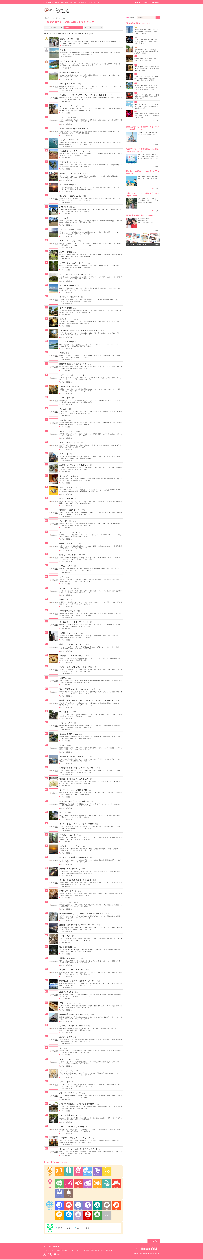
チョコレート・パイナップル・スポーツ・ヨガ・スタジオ (82, 95)
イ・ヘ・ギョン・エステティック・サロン (76, 824)
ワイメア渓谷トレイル (68, 1115)
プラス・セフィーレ (67, 1059)
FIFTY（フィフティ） (68, 891)
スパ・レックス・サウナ (69, 442)
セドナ (62, 577)
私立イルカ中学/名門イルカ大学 (72, 128)
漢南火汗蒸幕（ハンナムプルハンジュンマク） (78, 689)
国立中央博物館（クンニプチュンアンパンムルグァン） (82, 913)
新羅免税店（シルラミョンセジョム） (74, 1014)
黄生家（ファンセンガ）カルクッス (73, 779)
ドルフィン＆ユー (66, 140)
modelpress (154, 2)
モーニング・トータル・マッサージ (73, 622)
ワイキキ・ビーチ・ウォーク (71, 846)
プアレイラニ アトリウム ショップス (75, 667)
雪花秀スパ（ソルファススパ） (72, 970)
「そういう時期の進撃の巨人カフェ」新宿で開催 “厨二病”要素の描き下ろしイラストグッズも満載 (146, 97)
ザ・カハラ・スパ (66, 476)
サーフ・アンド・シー (68, 487)
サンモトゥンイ (65, 712)
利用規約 (64, 1250)
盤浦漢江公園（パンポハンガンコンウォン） (77, 925)
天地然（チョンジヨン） (69, 958)
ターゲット (63, 599)
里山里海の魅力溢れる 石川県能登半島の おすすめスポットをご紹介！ (146, 220)
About (146, 2)
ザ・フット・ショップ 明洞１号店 (73, 790)
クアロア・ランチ (66, 72)
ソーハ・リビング (66, 588)
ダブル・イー (64, 398)
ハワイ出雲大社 (65, 207)
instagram (51, 1254)
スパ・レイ (63, 454)
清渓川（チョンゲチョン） (70, 869)
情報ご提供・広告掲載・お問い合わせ (101, 1250)
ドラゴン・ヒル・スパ (68, 835)
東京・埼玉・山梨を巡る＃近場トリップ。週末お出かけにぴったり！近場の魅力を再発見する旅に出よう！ (148, 156)
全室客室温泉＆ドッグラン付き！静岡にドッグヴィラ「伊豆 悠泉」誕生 (146, 59)
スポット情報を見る (67, 45)
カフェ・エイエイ (67, 39)
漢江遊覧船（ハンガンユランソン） (73, 756)
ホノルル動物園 (65, 252)
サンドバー (64, 50)
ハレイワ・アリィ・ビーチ (70, 1093)
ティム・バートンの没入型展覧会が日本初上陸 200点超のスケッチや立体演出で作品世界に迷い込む (146, 115)
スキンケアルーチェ (67, 611)
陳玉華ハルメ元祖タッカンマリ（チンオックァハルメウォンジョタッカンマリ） (91, 700)
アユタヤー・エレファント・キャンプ (74, 1138)
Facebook (48, 1254)
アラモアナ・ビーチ (67, 162)
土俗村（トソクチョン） (69, 633)
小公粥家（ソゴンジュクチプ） (72, 656)
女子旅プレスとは (48, 1250)
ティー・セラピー (66, 902)
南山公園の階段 (65, 947)
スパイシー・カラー (67, 431)
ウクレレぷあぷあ (66, 386)
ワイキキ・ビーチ (66, 319)
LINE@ (58, 1254)
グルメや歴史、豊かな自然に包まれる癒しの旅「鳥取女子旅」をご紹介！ (148, 178)
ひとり (60, 1228)
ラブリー (63, 745)
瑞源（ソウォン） (66, 992)
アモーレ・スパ (65, 723)
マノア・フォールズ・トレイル (72, 263)
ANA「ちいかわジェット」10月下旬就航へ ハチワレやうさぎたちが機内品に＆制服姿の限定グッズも (146, 106)
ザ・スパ (63, 813)
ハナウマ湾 (63, 218)
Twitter (44, 1254)
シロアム (63, 678)
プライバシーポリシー (75, 1250)
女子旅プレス (47, 18)
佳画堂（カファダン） (68, 543)
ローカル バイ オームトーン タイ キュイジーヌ (78, 1149)
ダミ (61, 1048)
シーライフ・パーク (68, 61)
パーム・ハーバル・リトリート (72, 1127)
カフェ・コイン (65, 117)
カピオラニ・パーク (67, 229)
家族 (87, 1228)
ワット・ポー (64, 1082)
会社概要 (57, 1250)
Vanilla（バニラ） (66, 1070)
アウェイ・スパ (65, 566)
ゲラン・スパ (64, 936)
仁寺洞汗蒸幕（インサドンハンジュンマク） (77, 768)
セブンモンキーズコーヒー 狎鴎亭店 (74, 801)
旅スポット (132, 17)
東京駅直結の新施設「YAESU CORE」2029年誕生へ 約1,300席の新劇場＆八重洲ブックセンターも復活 (146, 31)
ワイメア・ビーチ (66, 342)
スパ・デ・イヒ (65, 521)
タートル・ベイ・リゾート (70, 106)
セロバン (63, 420)
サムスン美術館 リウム (68, 734)
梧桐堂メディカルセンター (70, 510)
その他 (106, 1215)
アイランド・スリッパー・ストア (72, 375)
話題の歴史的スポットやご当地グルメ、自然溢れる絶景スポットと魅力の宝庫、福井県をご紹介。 (148, 200)
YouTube (55, 1254)
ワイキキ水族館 (65, 308)
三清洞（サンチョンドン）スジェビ (73, 465)
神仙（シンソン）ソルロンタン (72, 644)
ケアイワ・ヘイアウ (67, 241)
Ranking (137, 2)
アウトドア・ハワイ (67, 84)
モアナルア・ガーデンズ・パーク (72, 274)
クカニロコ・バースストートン (72, 151)
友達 (78, 1228)
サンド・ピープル (66, 499)
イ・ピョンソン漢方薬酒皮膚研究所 (73, 857)
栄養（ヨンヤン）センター (70, 555)
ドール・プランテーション (70, 173)
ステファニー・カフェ (68, 532)
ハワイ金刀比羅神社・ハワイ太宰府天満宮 (76, 1104)
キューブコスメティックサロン (72, 1026)
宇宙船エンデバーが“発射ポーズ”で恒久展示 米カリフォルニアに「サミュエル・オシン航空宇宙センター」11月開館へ (146, 78)
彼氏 (68, 1228)
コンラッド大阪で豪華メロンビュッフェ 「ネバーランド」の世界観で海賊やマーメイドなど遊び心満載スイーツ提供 (146, 87)
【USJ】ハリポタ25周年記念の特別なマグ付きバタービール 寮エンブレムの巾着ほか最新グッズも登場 (146, 51)
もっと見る (156, 121)
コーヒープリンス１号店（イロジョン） (75, 880)
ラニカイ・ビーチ (66, 285)
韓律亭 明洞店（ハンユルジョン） (73, 364)
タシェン (63, 409)
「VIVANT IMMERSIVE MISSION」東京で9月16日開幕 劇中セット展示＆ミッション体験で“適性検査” (146, 41)
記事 (127, 17)
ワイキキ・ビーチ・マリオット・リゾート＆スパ (79, 330)
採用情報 (86, 1250)
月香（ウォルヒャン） (68, 1003)
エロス (62, 353)
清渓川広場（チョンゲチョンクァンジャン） (77, 981)
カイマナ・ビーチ (66, 185)
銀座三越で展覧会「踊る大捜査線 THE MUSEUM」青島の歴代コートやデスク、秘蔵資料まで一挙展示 (146, 68)
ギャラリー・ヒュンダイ (69, 297)
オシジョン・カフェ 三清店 (70, 196)
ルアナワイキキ (65, 1037)
